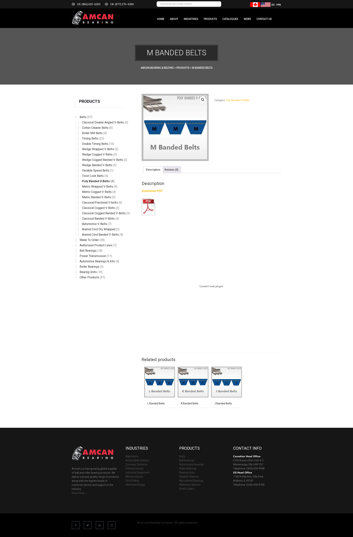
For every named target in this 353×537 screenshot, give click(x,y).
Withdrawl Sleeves (190, 484)
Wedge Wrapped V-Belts (98, 149)
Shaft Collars (186, 488)
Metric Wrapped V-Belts (97, 186)
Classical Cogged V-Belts (98, 208)
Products (210, 19)
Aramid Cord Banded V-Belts (100, 234)
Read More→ (79, 492)
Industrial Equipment (137, 472)
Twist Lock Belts (93, 176)
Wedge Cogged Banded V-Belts (102, 160)
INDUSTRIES (191, 19)
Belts (83, 117)
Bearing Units (88, 272)
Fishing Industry (135, 468)
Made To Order (89, 240)
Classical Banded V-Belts (98, 218)
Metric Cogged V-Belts (97, 192)
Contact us (264, 19)
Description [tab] (153, 169)
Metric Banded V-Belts (96, 197)
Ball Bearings (88, 250)
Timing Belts (90, 138)
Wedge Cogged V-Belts (97, 154)
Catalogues (230, 19)
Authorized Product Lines (96, 245)
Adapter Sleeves (189, 476)
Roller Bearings (89, 266)
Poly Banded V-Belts (96, 181)
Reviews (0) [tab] (171, 169)
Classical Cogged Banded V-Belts (104, 213)
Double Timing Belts (95, 144)
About (174, 19)
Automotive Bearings (191, 464)
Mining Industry (134, 476)
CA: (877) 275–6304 (122, 4)
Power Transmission (93, 256)
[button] (202, 99)
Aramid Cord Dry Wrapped (98, 229)
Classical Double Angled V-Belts (103, 122)
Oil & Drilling (132, 480)
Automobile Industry (137, 460)
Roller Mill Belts (92, 133)
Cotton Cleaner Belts (95, 128)
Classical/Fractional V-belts (100, 202)
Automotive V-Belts (94, 224)
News (247, 19)
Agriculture (132, 456)
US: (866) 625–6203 (88, 4)
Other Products (89, 277)
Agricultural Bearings (191, 480)
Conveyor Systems (136, 464)
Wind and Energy (135, 484)
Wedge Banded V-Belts (97, 165)
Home (160, 19)
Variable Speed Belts (95, 170)
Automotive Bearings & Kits (97, 261)
